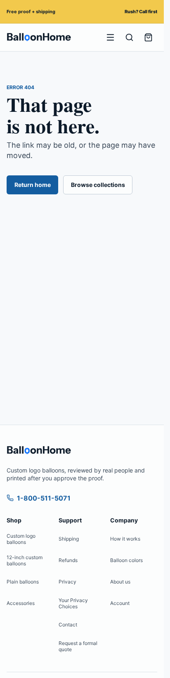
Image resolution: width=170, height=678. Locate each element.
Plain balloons (23, 582)
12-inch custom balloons (24, 560)
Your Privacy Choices (73, 603)
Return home (32, 184)
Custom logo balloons (21, 539)
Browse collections (98, 184)
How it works (125, 539)
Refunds (68, 560)
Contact (68, 624)
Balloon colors (126, 560)
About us (120, 582)
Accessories (21, 603)
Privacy (67, 582)
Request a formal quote (78, 646)
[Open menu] (110, 37)
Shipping (69, 539)
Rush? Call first (141, 11)
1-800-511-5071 (44, 498)
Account (120, 603)
